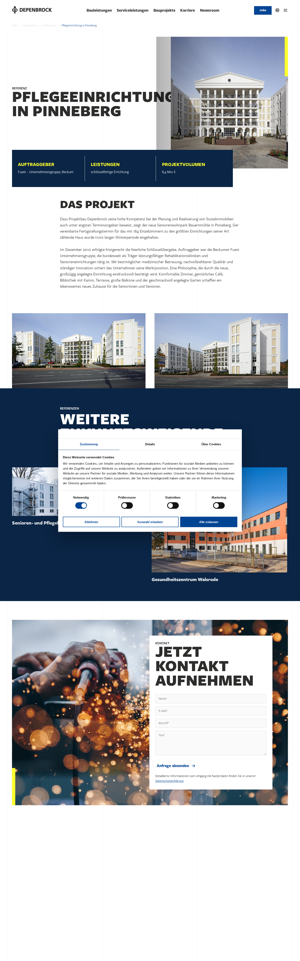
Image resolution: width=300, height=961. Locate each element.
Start (15, 25)
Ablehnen (91, 521)
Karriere (187, 10)
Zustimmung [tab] (89, 444)
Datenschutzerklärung (169, 781)
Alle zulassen (208, 521)
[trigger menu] (285, 10)
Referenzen (49, 25)
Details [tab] (150, 444)
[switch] (127, 505)
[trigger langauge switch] (277, 10)
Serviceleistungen (132, 10)
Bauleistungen (99, 10)
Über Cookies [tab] (211, 444)
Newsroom (209, 10)
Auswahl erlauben (150, 521)
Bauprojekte (164, 10)
